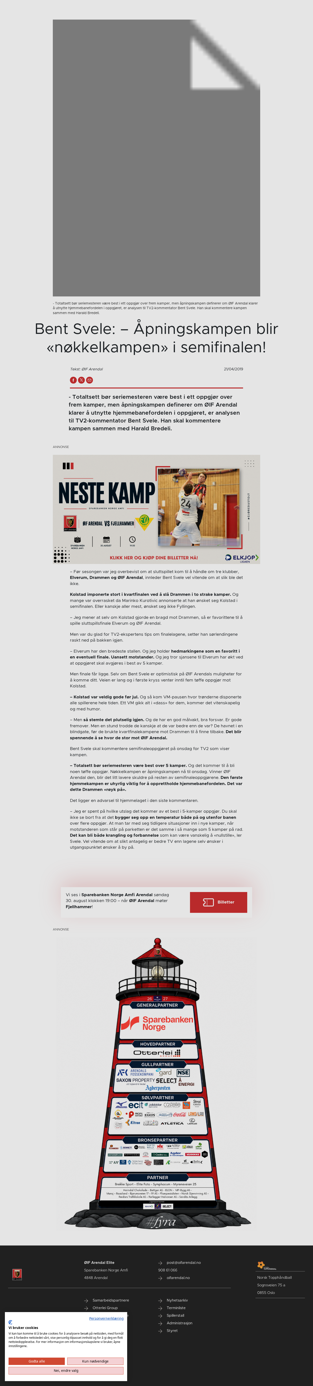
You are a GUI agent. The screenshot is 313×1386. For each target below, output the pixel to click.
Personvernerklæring (106, 1318)
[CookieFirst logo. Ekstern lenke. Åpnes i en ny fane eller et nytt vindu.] (10, 1322)
